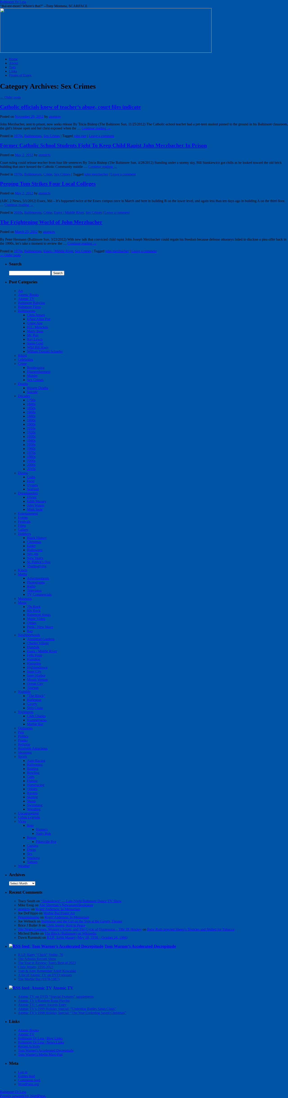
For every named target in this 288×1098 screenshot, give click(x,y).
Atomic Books (28, 295)
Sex (29, 854)
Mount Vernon (37, 679)
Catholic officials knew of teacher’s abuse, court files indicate (70, 107)
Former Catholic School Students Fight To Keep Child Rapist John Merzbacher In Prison (103, 145)
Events (23, 517)
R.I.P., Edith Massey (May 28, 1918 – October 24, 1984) (87, 937)
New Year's (35, 558)
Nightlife (24, 692)
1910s (31, 428)
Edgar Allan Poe (38, 319)
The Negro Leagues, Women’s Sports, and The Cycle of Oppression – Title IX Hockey (80, 929)
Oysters (32, 485)
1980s (31, 457)
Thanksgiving (37, 566)
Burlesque (34, 700)
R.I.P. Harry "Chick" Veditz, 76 (40, 955)
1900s (31, 424)
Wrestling (33, 809)
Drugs (31, 850)
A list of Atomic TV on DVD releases (45, 975)
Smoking (33, 858)
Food (30, 481)
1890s (31, 420)
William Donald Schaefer (45, 351)
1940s (31, 440)
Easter (31, 546)
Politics (23, 736)
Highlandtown (37, 667)
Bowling (33, 773)
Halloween (35, 550)
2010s (18, 212)
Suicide (32, 392)
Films (22, 526)
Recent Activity (29, 1046)
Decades (24, 396)
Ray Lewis (35, 339)
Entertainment (28, 513)
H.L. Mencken (37, 327)
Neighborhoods (29, 635)
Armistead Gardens (40, 639)
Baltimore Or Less (13, 2)
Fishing (32, 781)
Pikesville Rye (46, 841)
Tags (12, 67)
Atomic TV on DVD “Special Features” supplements (56, 997)
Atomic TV (26, 299)
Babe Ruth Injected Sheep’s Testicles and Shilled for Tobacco (190, 929)
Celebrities (25, 359)
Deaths (23, 384)
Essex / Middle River (69, 212)
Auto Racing (36, 760)
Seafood (33, 489)
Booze (31, 837)
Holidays (24, 534)
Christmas (34, 542)
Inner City (34, 671)
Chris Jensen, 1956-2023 (35, 967)
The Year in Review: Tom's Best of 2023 (47, 963)
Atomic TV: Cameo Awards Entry (42, 1005)
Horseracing (35, 785)
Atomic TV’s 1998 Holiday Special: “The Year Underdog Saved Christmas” (72, 1013)
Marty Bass (35, 331)
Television (34, 590)
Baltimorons (33, 136)
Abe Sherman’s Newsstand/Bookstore (66, 905)
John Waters (35, 505)
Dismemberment (38, 372)
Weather (24, 866)
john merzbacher (96, 174)
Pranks (23, 740)
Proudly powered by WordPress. (23, 1096)
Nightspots (25, 712)
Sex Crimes (51, 136)
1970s (18, 136)
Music (22, 602)
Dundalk (33, 647)
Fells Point (34, 655)
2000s (31, 465)
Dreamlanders (28, 493)
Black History (37, 538)
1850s (31, 408)
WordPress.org (28, 1084)
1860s (31, 412)
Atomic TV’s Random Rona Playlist (44, 1001)
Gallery (23, 530)
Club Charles (36, 716)
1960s (31, 449)
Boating (32, 769)
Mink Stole (35, 509)
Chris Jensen (36, 315)
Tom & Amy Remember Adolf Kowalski (47, 971)
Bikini (22, 355)
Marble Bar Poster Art (59, 913)
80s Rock (33, 611)
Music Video (36, 619)
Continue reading (96, 128)
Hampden (34, 663)
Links (13, 71)
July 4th (32, 554)
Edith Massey (36, 501)
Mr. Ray (33, 335)
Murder (32, 376)
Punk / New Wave (40, 627)
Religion (24, 744)
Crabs (31, 477)
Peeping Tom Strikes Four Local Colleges (48, 184)
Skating (32, 797)
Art (20, 291)
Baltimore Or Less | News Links (41, 1042)
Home (13, 59)
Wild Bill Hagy (38, 347)
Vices (22, 821)
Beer (30, 825)
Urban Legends (29, 817)
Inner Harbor (36, 675)
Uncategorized (28, 813)
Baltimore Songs (39, 615)
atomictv (55, 116)
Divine (32, 497)
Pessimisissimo (28, 917)
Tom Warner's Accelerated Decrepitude (46, 1050)
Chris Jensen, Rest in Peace (65, 925)
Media (22, 574)
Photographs (36, 582)
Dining (23, 473)
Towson (32, 688)
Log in (22, 1072)
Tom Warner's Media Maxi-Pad (40, 1054)
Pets (21, 732)
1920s (31, 432)
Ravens (32, 793)
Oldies (31, 623)
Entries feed (26, 1076)
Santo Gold (35, 343)
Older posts (10, 97)
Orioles (32, 789)
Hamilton (33, 659)
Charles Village (38, 643)
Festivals (24, 521)
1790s (31, 400)
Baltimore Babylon (31, 303)
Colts (30, 777)
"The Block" (36, 696)
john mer (80, 136)
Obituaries (25, 728)
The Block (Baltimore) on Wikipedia (71, 933)
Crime (47, 174)
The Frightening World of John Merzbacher (51, 222)
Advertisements (38, 578)
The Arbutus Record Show (37, 959)
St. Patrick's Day (39, 562)
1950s (31, 444)
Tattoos (32, 862)
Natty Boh (43, 833)
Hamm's (42, 829)
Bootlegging (36, 368)
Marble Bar (35, 724)
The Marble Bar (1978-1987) (38, 979)
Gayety (32, 704)
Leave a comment (101, 136)
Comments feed (29, 1080)
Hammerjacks (37, 720)
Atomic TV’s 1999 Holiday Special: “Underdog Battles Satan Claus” (67, 1009)
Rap (30, 631)
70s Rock (33, 607)
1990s (31, 461)
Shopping (25, 752)
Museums (25, 598)
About (13, 63)
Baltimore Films (29, 307)
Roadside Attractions (32, 748)
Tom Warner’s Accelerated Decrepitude (140, 946)
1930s (31, 436)
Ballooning (35, 765)
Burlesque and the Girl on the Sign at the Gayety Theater (81, 921)
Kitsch (22, 570)
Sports (22, 756)
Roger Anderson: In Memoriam (58, 909)
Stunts (31, 801)
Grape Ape (35, 323)
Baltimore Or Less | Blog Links (40, 1038)
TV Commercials (39, 594)
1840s (31, 404)
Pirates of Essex (20, 75)
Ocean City (35, 683)
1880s (31, 416)
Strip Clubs (35, 708)
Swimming (35, 805)
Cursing (32, 846)
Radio (31, 586)
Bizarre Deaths (37, 388)
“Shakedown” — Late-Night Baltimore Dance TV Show (81, 901)
